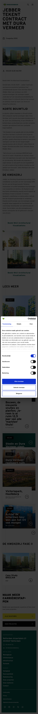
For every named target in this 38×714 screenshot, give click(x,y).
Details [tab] (19, 324)
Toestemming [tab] (6, 324)
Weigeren (19, 393)
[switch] (33, 361)
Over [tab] (31, 324)
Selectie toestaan (19, 387)
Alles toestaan (19, 381)
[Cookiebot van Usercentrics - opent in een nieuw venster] (28, 319)
